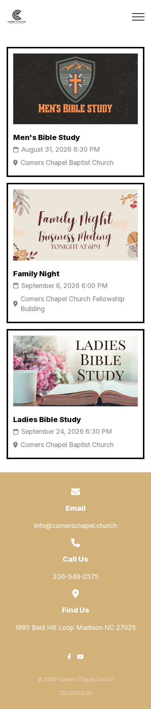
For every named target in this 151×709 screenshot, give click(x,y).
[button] (138, 17)
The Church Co (75, 692)
